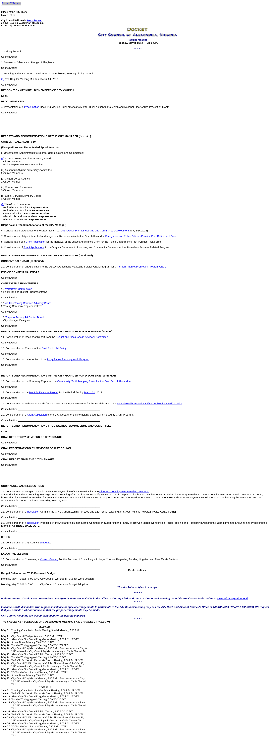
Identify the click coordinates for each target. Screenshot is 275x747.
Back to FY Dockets (11, 3)
